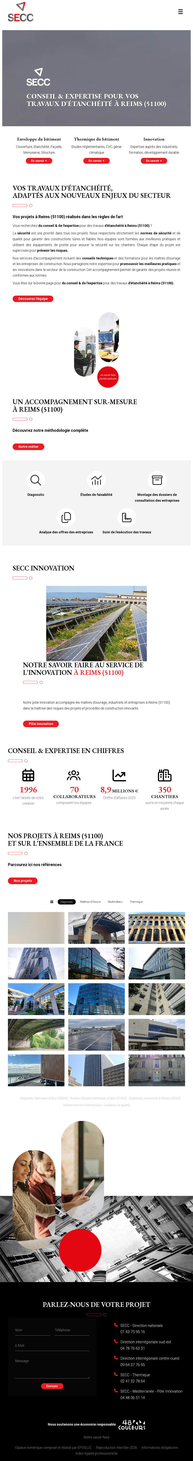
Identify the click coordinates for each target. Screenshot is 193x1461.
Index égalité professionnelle (96, 1453)
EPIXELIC (84, 1448)
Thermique (136, 901)
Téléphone (62, 1330)
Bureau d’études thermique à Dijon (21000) (98, 1098)
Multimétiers (115, 901)
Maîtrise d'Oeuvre (90, 901)
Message (22, 1361)
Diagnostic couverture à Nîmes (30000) (155, 1098)
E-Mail (19, 1345)
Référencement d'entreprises (82, 1105)
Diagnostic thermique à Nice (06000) (44, 1098)
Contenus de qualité (117, 1105)
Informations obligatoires (160, 1448)
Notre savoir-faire (96, 1437)
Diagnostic (66, 901)
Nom (18, 1330)
